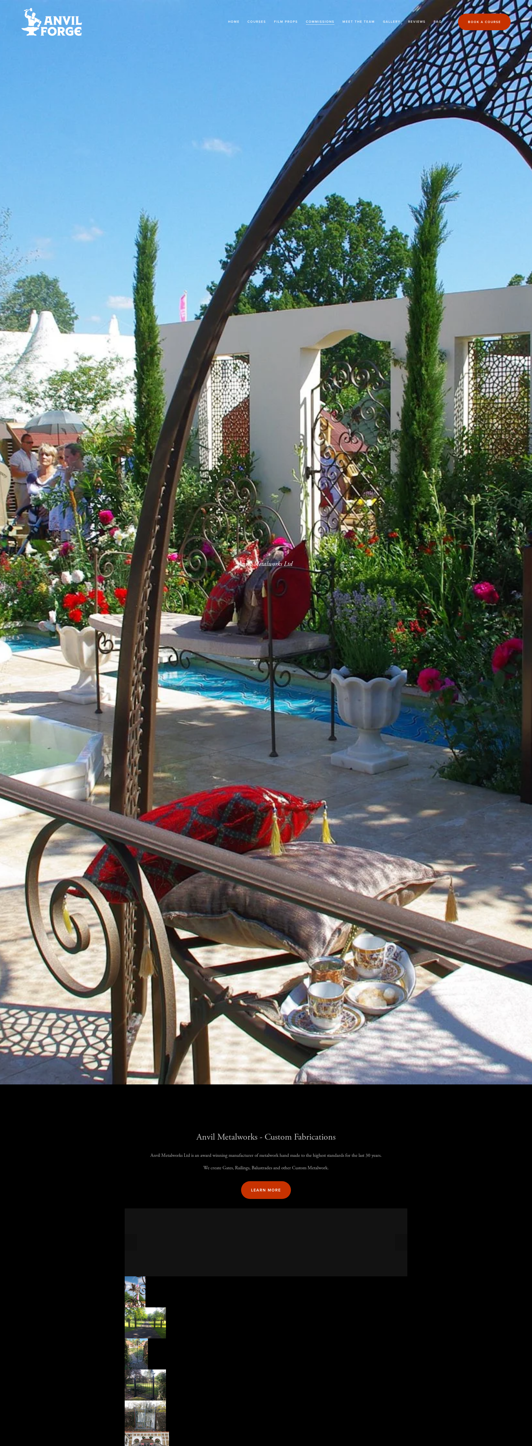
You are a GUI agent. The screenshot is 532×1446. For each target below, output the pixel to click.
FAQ (438, 21)
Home (234, 21)
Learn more (266, 1190)
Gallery (391, 21)
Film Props (286, 21)
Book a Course (484, 22)
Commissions (320, 21)
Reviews (417, 21)
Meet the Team (358, 21)
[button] (131, 1242)
